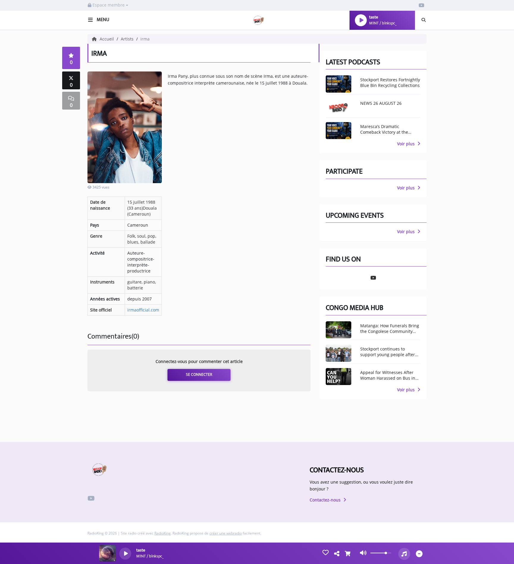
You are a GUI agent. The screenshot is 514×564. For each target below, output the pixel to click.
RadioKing (162, 533)
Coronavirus (23, 150)
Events (16, 138)
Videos (15, 277)
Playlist (17, 208)
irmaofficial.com (143, 310)
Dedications (22, 309)
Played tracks (25, 220)
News (14, 99)
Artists (16, 195)
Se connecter (199, 374)
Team (13, 125)
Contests (19, 322)
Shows (15, 112)
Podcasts (19, 264)
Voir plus (406, 144)
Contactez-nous (326, 500)
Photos (16, 252)
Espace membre (108, 5)
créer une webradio (225, 533)
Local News (21, 68)
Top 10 (15, 182)
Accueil (107, 39)
